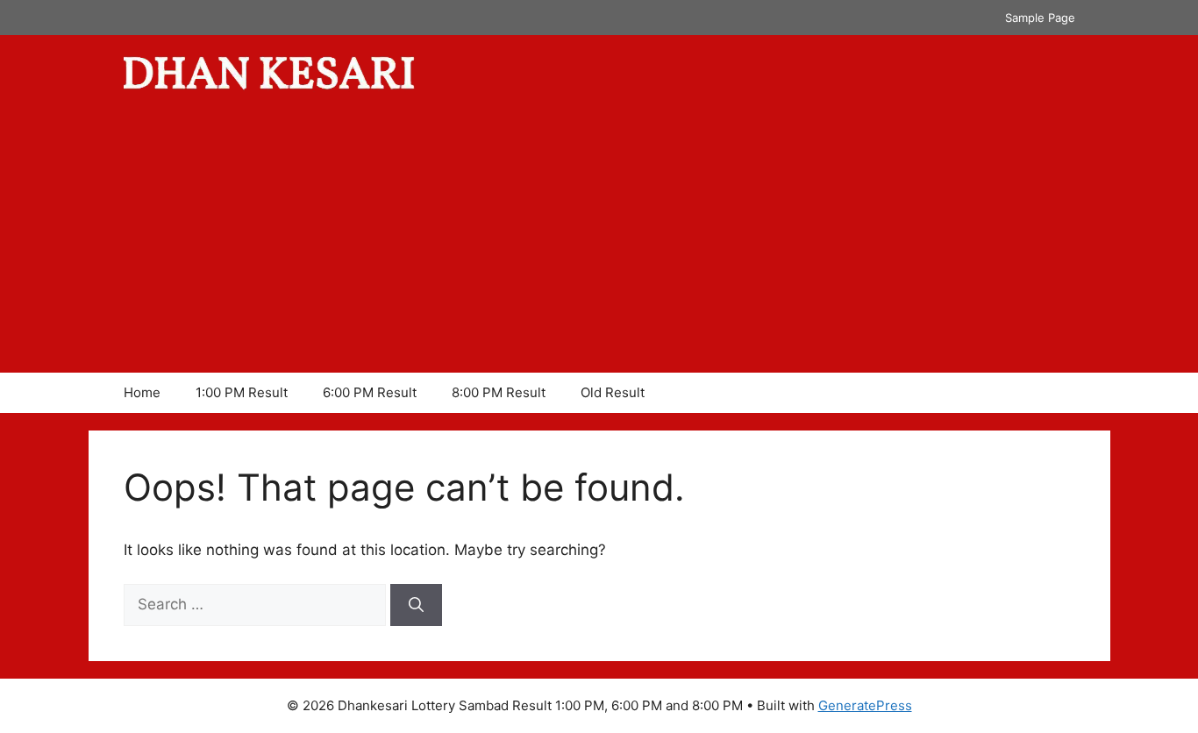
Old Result (613, 392)
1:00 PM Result (242, 392)
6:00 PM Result (370, 392)
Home (142, 392)
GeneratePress (865, 705)
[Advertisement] (599, 241)
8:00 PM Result (499, 392)
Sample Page (1040, 18)
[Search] (416, 605)
